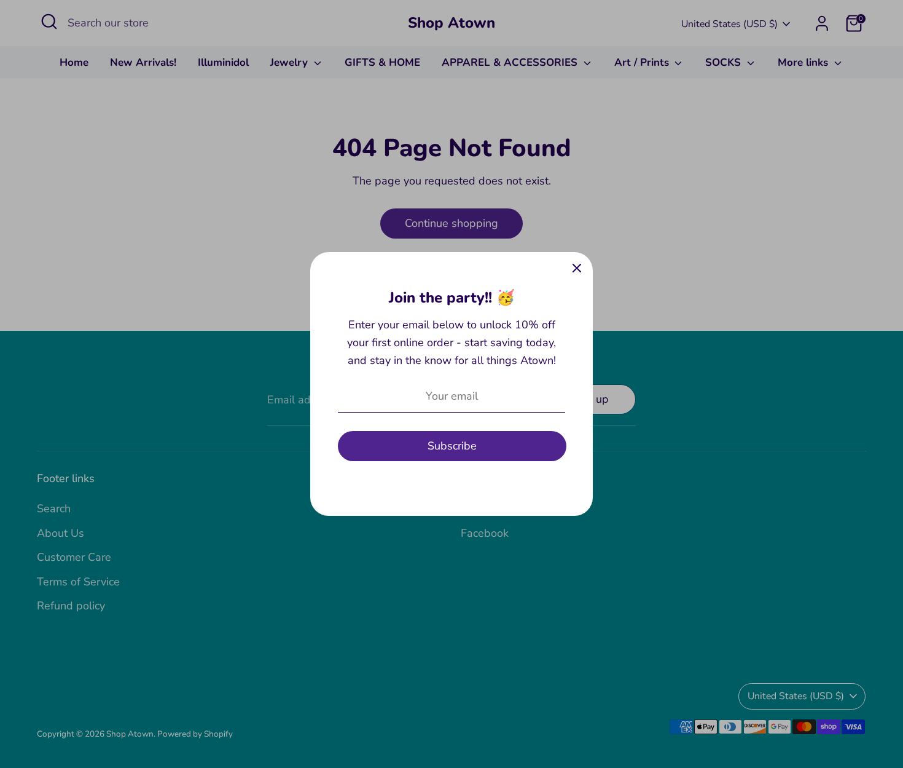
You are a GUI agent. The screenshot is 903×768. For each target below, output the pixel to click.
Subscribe (452, 445)
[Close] (576, 268)
